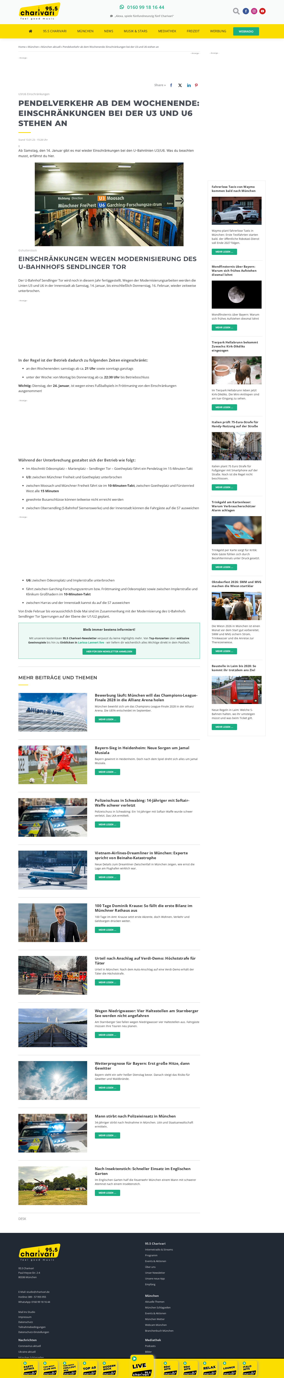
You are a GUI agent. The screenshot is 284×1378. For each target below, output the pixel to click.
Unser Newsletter (155, 1272)
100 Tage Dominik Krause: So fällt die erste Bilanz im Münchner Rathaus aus (143, 908)
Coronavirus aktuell (29, 1346)
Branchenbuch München (159, 1330)
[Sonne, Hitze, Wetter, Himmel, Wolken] (52, 1063)
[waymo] (237, 198)
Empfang (150, 1284)
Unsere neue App (155, 1278)
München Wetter (155, 1319)
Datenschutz (25, 1322)
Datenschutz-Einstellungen (33, 1332)
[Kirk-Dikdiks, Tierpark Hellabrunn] (237, 358)
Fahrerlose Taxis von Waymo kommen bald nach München (234, 189)
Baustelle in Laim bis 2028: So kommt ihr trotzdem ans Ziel (234, 668)
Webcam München (156, 1325)
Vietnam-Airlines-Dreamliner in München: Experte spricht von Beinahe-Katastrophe (141, 855)
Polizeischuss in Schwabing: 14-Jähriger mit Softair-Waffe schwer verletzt (142, 803)
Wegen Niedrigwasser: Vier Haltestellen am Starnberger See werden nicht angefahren (146, 1013)
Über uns (150, 1267)
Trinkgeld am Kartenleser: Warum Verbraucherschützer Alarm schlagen (234, 506)
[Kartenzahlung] (237, 518)
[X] (179, 85)
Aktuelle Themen (154, 1301)
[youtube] (262, 11)
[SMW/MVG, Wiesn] (237, 593)
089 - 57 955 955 (37, 1297)
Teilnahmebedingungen (32, 1327)
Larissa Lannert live (91, 642)
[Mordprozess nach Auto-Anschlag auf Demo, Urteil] (52, 957)
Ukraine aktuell (27, 1351)
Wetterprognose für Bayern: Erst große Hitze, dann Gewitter (142, 1066)
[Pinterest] (196, 85)
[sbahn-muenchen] (237, 677)
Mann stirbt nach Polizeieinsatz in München (135, 1116)
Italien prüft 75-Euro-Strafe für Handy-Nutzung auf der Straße (235, 424)
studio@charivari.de (37, 1292)
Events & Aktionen (155, 1261)
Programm (151, 1255)
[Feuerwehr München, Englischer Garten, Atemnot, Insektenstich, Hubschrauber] (52, 1168)
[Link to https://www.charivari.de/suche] (236, 11)
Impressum (24, 1317)
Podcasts (150, 1346)
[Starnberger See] (52, 1010)
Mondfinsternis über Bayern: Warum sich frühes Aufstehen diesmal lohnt (234, 271)
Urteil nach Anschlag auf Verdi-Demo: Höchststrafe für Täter (145, 961)
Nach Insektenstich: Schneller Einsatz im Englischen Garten (142, 1171)
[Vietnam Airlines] (52, 852)
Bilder (148, 1351)
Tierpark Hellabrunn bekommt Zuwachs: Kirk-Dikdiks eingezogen (235, 346)
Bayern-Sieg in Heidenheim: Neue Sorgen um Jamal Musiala (142, 750)
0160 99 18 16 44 (40, 1302)
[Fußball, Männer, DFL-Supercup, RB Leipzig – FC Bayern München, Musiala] (52, 747)
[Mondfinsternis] (237, 282)
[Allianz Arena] (52, 694)
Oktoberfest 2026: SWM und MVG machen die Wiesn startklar (236, 584)
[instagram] (254, 11)
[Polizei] (52, 800)
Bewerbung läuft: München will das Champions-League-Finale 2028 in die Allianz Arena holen (146, 698)
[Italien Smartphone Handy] (237, 434)
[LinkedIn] (188, 85)
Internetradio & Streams (159, 1249)
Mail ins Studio (26, 1312)
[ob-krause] (52, 905)
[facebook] (246, 11)
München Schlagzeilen (158, 1307)
